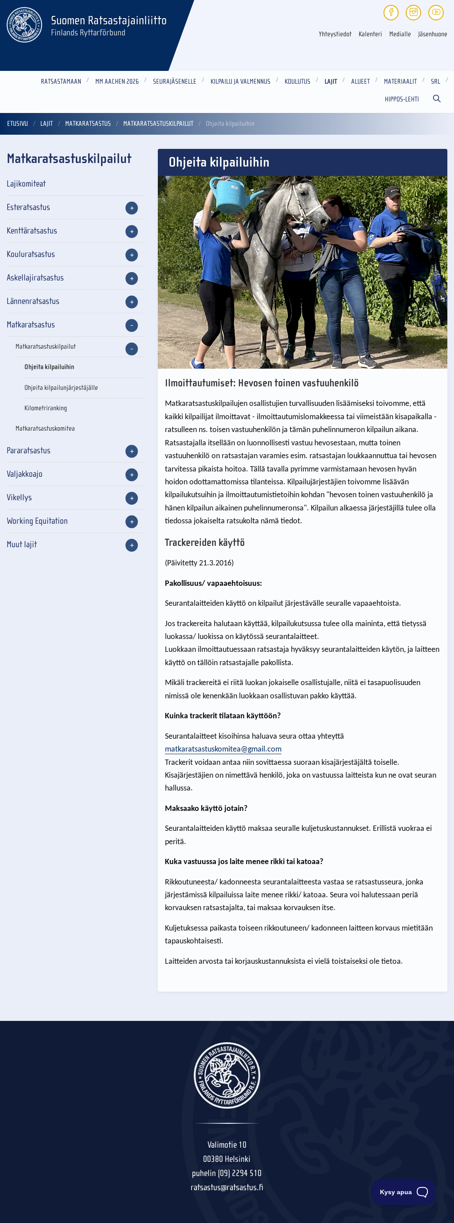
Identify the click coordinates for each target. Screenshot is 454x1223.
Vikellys (19, 497)
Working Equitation (37, 521)
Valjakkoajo (25, 474)
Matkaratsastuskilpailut (158, 124)
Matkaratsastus (88, 124)
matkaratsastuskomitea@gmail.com (223, 749)
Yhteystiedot (335, 34)
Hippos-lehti (402, 99)
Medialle (400, 34)
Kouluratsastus (31, 254)
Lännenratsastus (33, 301)
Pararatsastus (29, 450)
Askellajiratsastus (35, 278)
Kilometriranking (45, 408)
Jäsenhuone (432, 34)
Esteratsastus (28, 207)
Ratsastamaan (61, 82)
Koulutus (297, 82)
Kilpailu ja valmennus (240, 82)
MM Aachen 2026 (117, 82)
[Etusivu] (24, 23)
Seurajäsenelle (174, 82)
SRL (435, 82)
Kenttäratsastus (32, 231)
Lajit (331, 82)
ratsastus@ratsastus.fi (227, 1187)
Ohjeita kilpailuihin (49, 367)
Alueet (360, 82)
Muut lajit (22, 544)
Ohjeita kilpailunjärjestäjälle (61, 388)
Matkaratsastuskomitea (45, 428)
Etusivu (17, 124)
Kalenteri (370, 34)
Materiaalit (400, 82)
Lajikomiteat (26, 184)
